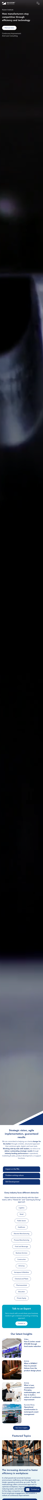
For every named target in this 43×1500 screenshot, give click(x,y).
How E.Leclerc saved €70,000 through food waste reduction (32, 1344)
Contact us (35, 1489)
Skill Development (12, 1182)
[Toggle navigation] (38, 3)
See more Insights (21, 1428)
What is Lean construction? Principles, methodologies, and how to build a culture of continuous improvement (32, 1393)
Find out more (9, 28)
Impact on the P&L (12, 1169)
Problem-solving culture (14, 1175)
